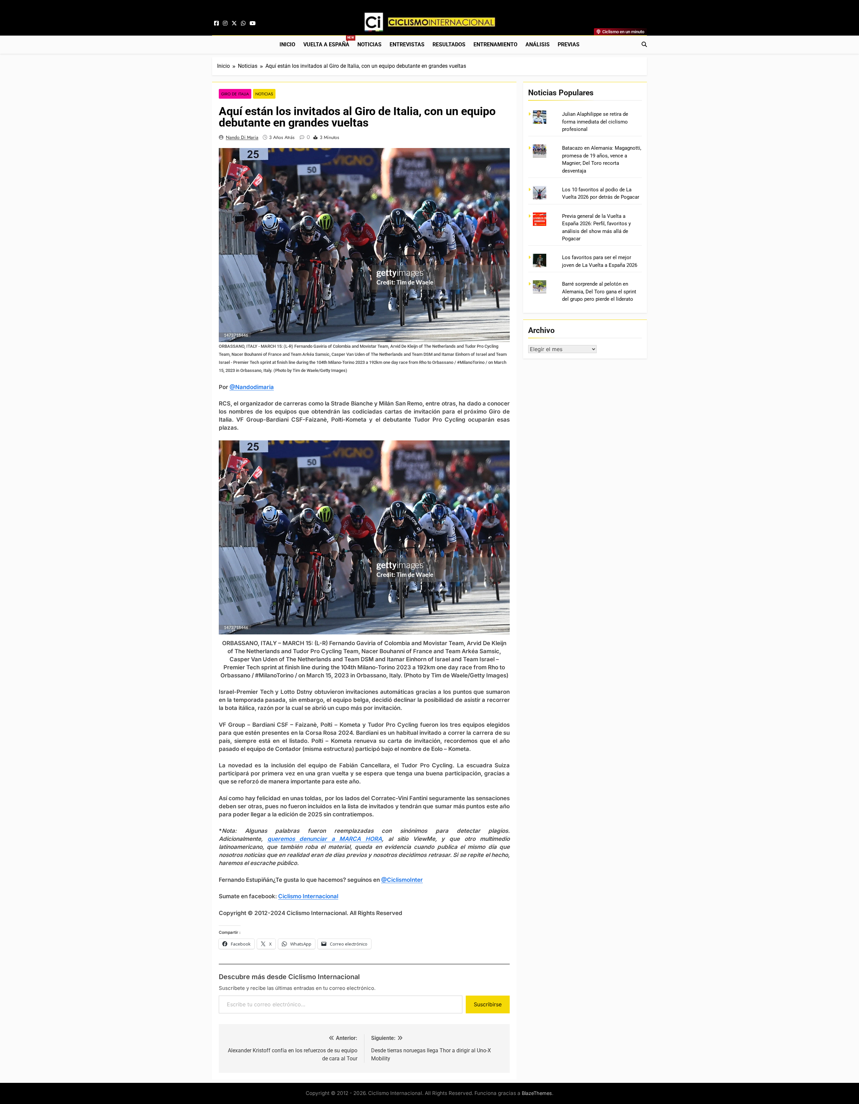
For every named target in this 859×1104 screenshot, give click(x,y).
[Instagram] (225, 23)
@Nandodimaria (252, 387)
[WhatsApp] (243, 23)
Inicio (287, 44)
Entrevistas (407, 44)
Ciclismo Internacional (308, 896)
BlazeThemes (537, 1093)
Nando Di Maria (242, 137)
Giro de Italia (235, 94)
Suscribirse (488, 1004)
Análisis (537, 44)
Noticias (369, 44)
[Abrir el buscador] (644, 44)
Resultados (449, 44)
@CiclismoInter (402, 879)
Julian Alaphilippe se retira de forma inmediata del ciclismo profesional (595, 121)
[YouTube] (253, 23)
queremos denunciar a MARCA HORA (324, 838)
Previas (568, 44)
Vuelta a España (328, 42)
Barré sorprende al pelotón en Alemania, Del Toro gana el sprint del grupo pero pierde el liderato (599, 291)
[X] (234, 23)
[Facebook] (216, 23)
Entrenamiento (495, 44)
